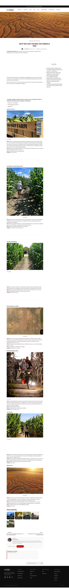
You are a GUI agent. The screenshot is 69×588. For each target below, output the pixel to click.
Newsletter (56, 575)
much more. (17, 342)
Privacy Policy (63, 585)
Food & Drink (26, 9)
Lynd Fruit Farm (11, 109)
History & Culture (51, 9)
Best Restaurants (21, 571)
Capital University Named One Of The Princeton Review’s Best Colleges (54, 81)
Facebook (9, 139)
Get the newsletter (20, 546)
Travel (38, 9)
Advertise (55, 577)
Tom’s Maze (9, 412)
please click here (10, 345)
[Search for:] (35, 563)
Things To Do (20, 9)
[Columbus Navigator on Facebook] (5, 577)
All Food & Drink (20, 573)
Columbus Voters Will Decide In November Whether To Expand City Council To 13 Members (54, 70)
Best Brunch (20, 575)
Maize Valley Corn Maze (13, 306)
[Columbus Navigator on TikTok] (12, 577)
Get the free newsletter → (38, 6)
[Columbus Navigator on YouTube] (10, 577)
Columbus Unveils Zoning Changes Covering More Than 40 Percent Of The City (54, 85)
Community (58, 9)
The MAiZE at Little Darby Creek (15, 166)
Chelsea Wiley (15, 539)
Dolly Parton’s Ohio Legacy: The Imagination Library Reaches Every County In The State (54, 74)
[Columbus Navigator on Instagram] (7, 577)
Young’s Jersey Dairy (12, 241)
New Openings (20, 577)
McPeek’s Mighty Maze (12, 350)
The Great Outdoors (44, 9)
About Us (55, 573)
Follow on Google (12, 546)
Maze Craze (10, 465)
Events (30, 9)
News (34, 9)
